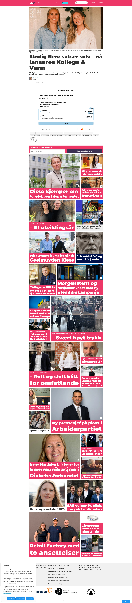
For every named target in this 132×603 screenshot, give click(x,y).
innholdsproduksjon (56, 135)
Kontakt (44, 2)
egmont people (58, 133)
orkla (33, 133)
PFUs (95, 569)
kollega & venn (69, 135)
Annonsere (51, 2)
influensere (45, 135)
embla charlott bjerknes (76, 133)
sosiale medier (35, 135)
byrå (32, 137)
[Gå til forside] (32, 3)
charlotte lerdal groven (44, 133)
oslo (65, 133)
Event (58, 2)
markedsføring (87, 135)
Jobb (39, 2)
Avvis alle (29, 598)
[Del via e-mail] (36, 140)
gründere (89, 133)
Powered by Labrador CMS (66, 601)
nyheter (96, 135)
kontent (78, 135)
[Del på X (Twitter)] (34, 140)
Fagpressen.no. (7, 593)
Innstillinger (126, 601)
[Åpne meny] (100, 3)
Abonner (64, 2)
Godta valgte (21, 598)
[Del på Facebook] (31, 140)
